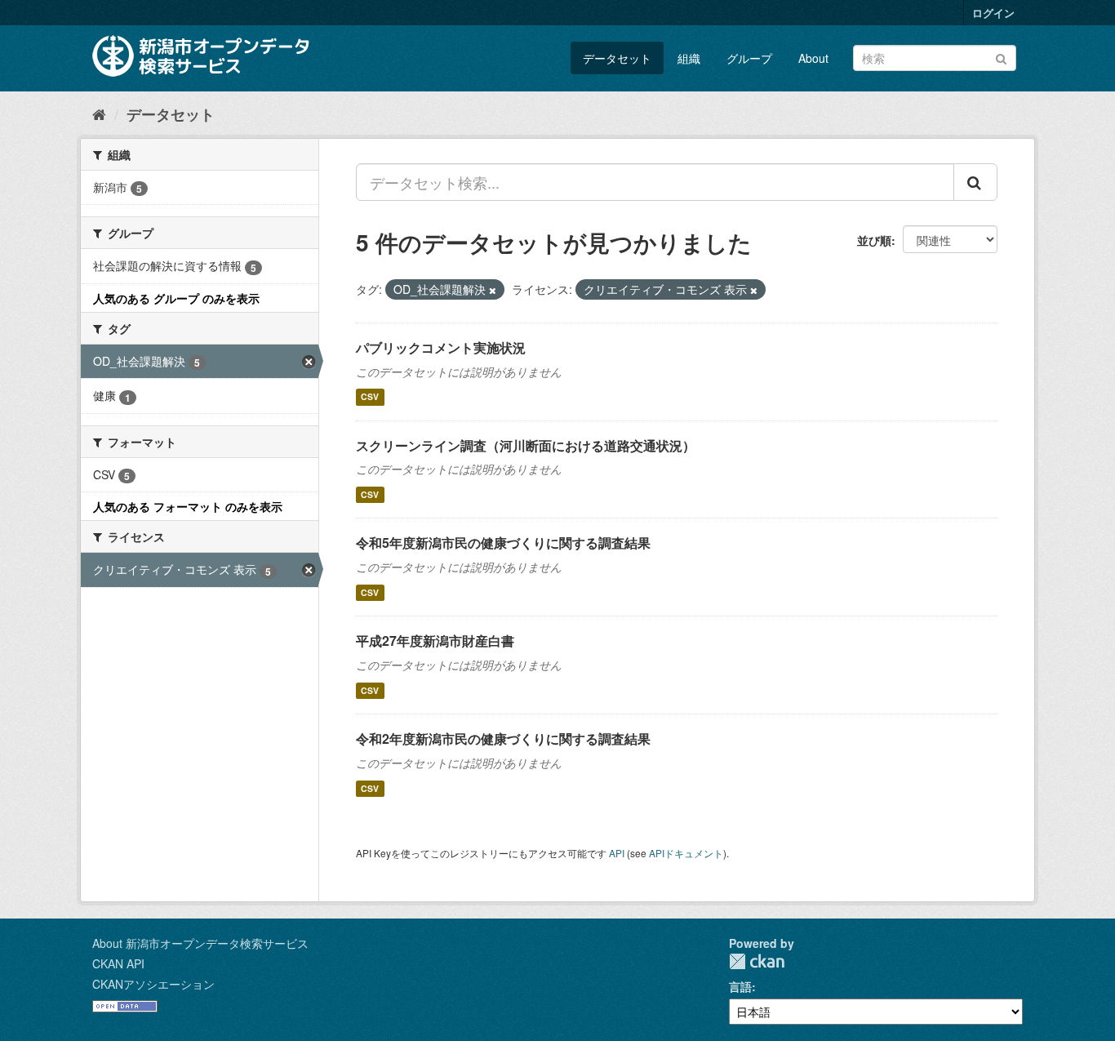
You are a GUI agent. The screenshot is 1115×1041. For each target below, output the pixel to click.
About (813, 58)
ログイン (993, 12)
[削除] (492, 289)
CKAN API (118, 963)
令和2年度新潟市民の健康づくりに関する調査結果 (503, 738)
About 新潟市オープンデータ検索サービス (200, 943)
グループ (749, 58)
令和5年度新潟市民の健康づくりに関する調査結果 (503, 542)
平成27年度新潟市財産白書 (435, 640)
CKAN (756, 961)
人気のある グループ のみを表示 (176, 298)
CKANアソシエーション (153, 984)
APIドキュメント (686, 853)
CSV (370, 397)
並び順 (874, 240)
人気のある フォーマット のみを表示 (187, 506)
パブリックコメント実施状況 (441, 347)
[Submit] (1001, 57)
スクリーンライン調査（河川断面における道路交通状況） (525, 445)
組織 (688, 58)
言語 (740, 986)
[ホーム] (99, 113)
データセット (617, 58)
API (616, 853)
